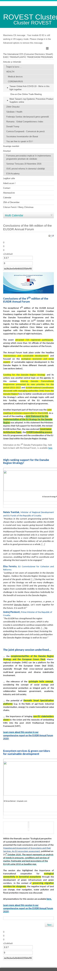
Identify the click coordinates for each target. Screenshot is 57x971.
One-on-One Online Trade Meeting (26, 94)
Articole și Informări (12, 62)
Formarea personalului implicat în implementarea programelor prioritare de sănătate (28, 157)
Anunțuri (7, 151)
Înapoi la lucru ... (14, 67)
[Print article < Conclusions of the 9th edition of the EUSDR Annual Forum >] (49, 236)
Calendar (7, 197)
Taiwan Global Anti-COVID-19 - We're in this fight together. (30, 87)
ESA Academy (13, 173)
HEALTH (10, 72)
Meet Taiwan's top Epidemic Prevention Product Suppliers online (31, 100)
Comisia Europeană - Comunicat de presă (25, 131)
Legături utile (9, 178)
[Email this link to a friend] (52, 236)
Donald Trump (12, 126)
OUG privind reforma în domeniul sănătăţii (25, 169)
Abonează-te (9, 193)
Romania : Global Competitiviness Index (24, 121)
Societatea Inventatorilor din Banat (22, 136)
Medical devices (15, 76)
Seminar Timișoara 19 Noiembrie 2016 (23, 164)
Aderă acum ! (9, 183)
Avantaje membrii (11, 146)
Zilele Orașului (12, 107)
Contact (6, 188)
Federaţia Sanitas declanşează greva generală (27, 117)
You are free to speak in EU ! (19, 141)
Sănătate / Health (14, 112)
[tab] (52, 215)
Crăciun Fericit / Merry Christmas (18, 207)
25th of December (11, 202)
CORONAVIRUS (15, 81)
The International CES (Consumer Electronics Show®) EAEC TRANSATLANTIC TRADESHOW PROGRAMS (28, 55)
